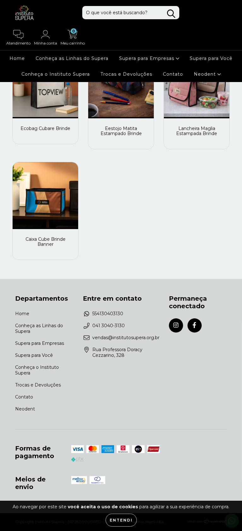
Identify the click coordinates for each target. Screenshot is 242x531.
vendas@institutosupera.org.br (125, 337)
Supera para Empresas (147, 58)
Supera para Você (211, 58)
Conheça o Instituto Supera (55, 74)
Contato (173, 74)
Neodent (205, 74)
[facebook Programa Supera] (194, 325)
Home (17, 58)
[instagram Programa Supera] (176, 325)
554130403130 (107, 313)
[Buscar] (171, 13)
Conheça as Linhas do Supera (72, 58)
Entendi (121, 520)
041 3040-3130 (108, 325)
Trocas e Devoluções (126, 74)
